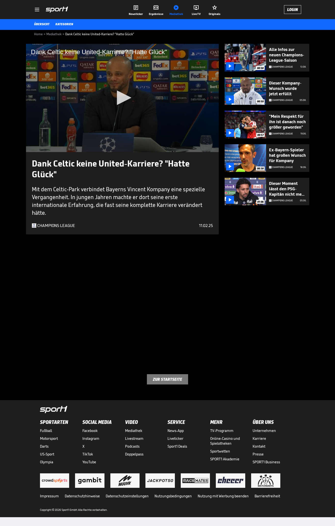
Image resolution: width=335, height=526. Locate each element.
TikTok (87, 454)
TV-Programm (221, 430)
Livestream (134, 438)
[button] (122, 97)
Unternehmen (264, 430)
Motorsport (49, 438)
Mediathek (133, 430)
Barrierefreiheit (267, 496)
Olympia (46, 462)
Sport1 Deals (177, 446)
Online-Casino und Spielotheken (225, 441)
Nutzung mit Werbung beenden (223, 496)
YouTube (89, 462)
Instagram (90, 438)
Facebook (90, 430)
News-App (176, 430)
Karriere (259, 438)
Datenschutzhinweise (82, 496)
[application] (122, 98)
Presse (258, 454)
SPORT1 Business (266, 462)
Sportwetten (220, 451)
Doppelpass (134, 454)
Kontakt (259, 446)
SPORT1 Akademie (224, 459)
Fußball (46, 430)
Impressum (49, 496)
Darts (44, 446)
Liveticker (175, 438)
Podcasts (132, 446)
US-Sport (47, 454)
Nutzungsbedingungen (173, 496)
